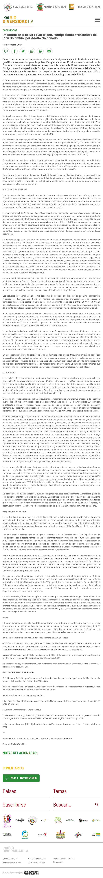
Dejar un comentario (23, 778)
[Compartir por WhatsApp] (32, 51)
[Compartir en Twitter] (23, 51)
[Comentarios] (6, 51)
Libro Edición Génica (36, 862)
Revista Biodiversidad (37, 858)
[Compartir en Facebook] (14, 51)
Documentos (10, 30)
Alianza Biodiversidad (12, 862)
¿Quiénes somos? (10, 858)
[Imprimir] (40, 51)
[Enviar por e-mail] (49, 51)
